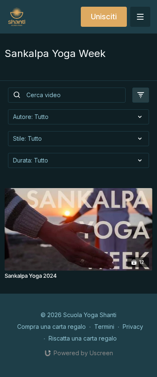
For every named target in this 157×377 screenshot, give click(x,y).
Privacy (133, 326)
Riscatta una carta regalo (83, 338)
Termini (104, 326)
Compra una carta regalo (51, 326)
